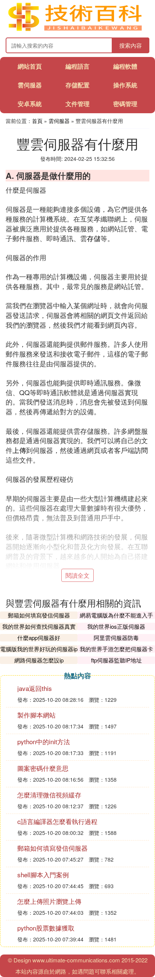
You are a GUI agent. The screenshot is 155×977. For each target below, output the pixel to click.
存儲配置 (77, 85)
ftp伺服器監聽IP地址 (116, 660)
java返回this (34, 688)
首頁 (37, 120)
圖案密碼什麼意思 (42, 768)
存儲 (93, 238)
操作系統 (125, 85)
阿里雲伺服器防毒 (116, 637)
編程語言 (77, 66)
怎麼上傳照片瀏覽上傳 (49, 901)
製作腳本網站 (36, 714)
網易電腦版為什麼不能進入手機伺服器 (116, 618)
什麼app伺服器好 (38, 637)
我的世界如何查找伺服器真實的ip (39, 630)
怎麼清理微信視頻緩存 (49, 794)
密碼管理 (125, 103)
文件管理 (77, 103)
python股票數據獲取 (45, 927)
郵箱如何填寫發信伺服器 (39, 615)
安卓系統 (30, 103)
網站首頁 (30, 66)
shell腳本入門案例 (43, 874)
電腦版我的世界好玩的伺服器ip (39, 649)
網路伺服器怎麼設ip (39, 660)
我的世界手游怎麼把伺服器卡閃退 (116, 652)
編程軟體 (125, 66)
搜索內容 (130, 45)
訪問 (141, 450)
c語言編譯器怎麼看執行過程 (57, 821)
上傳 (19, 450)
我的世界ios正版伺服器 (116, 626)
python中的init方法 (43, 741)
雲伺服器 (30, 85)
